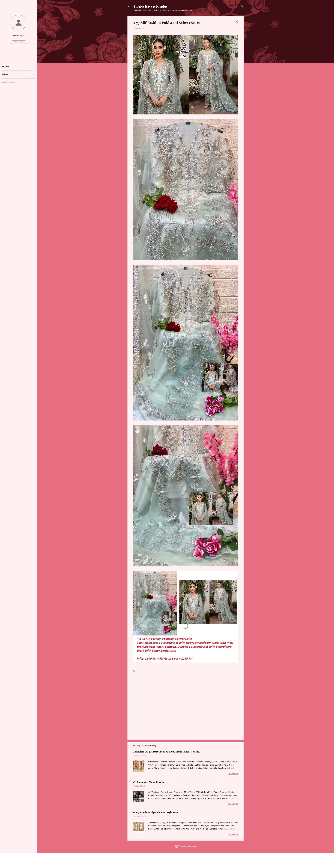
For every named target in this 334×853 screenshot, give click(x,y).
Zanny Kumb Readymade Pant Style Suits (155, 812)
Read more (233, 774)
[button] (236, 22)
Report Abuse (8, 82)
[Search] (242, 7)
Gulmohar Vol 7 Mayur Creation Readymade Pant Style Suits (166, 751)
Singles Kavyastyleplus (151, 6)
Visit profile (19, 42)
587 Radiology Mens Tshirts (148, 782)
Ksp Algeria (18, 36)
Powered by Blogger (187, 846)
